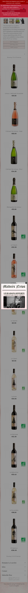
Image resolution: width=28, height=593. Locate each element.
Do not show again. (21, 283)
